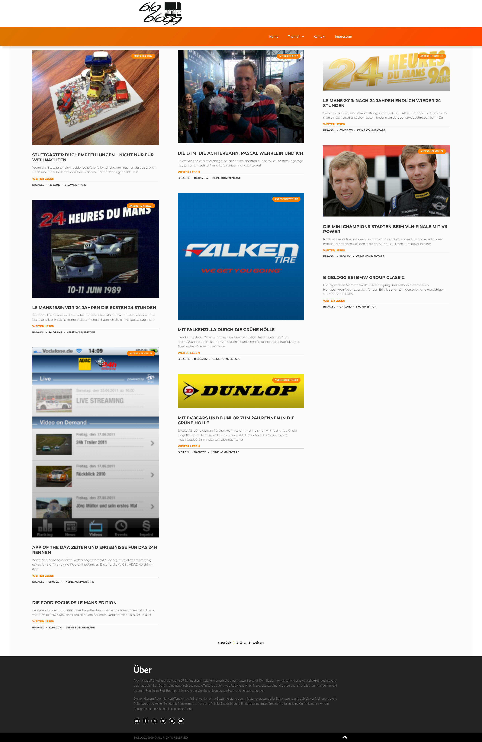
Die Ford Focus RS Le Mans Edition (74, 602)
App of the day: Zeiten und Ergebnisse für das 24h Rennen (94, 550)
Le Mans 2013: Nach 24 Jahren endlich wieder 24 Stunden (382, 103)
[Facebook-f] (146, 721)
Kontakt (319, 37)
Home (273, 37)
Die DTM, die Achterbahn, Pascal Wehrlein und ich (240, 153)
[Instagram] (154, 721)
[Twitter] (163, 721)
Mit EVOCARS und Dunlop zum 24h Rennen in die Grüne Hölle (236, 420)
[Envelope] (137, 721)
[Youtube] (181, 721)
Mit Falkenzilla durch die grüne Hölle (226, 329)
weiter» (258, 642)
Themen (294, 37)
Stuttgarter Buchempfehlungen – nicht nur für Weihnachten (93, 157)
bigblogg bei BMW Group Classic (364, 277)
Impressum (343, 37)
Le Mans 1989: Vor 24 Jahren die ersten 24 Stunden (94, 307)
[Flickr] (172, 721)
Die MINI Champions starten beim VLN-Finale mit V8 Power (385, 229)
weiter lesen (43, 178)
